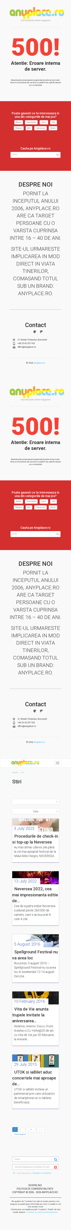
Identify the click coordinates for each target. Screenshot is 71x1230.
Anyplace (37, 13)
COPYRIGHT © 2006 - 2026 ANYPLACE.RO (35, 1192)
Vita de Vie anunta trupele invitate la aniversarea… (30, 1015)
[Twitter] (41, 331)
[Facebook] (34, 331)
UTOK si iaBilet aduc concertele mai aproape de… (34, 1078)
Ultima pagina (20, 1134)
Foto (53, 122)
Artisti (52, 128)
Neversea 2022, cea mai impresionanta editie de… (35, 894)
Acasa (18, 122)
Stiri (29, 128)
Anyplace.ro (39, 363)
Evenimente (31, 122)
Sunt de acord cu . (34, 1173)
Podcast (19, 128)
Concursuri (40, 128)
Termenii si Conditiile (42, 1173)
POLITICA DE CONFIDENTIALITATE (35, 1188)
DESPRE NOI (35, 1185)
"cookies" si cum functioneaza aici (42, 1212)
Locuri (43, 122)
